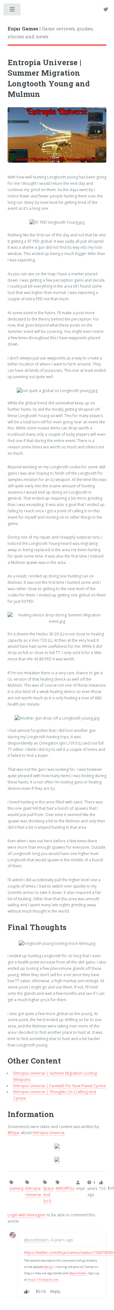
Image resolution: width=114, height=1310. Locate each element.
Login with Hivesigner (27, 1215)
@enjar (49, 1267)
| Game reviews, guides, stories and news (51, 32)
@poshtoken (36, 1240)
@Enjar (14, 1132)
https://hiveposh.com (43, 1279)
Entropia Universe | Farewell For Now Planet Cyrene (59, 1086)
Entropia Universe (49, 1132)
